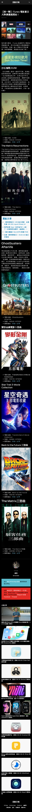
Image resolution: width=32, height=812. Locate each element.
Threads (14, 597)
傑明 (16, 573)
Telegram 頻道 (21, 595)
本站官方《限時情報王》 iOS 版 (16, 590)
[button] (2, 2)
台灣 (18, 142)
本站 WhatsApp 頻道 (13, 582)
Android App (12, 805)
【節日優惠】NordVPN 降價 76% (16, 232)
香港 (13, 142)
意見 (13, 807)
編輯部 (25, 805)
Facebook (7, 597)
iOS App (6, 805)
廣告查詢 (8, 807)
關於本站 (23, 807)
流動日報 (16, 2)
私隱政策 (18, 807)
